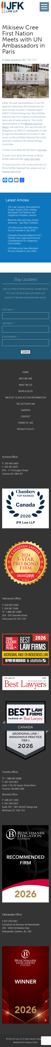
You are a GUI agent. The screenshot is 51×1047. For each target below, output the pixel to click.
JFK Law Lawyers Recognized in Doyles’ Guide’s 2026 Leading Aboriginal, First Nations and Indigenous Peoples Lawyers (24, 211)
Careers (25, 410)
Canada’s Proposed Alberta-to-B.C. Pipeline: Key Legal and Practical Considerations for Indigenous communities (25, 239)
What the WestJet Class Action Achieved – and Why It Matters (23, 221)
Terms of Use (25, 422)
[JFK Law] (12, 11)
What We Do (25, 385)
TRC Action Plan (25, 404)
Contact (25, 416)
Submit (25, 352)
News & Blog (25, 391)
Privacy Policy (25, 429)
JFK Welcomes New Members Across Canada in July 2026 (23, 229)
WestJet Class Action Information (25, 397)
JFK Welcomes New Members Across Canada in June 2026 (23, 249)
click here (42, 150)
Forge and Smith (31, 1042)
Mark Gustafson (13, 59)
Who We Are (25, 378)
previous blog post (11, 171)
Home (26, 372)
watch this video (32, 159)
